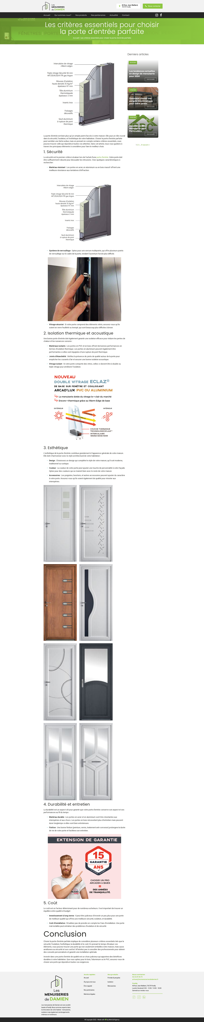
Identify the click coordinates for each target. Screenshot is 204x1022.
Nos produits (81, 15)
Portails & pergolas (114, 978)
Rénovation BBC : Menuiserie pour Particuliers (138, 128)
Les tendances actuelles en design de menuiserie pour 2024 (142, 73)
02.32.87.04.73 (137, 977)
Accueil (47, 15)
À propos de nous (90, 982)
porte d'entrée (102, 157)
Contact (125, 15)
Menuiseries (112, 986)
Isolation (110, 982)
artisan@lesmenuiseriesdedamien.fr (145, 979)
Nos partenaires (98, 15)
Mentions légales (89, 994)
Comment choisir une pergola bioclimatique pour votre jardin (141, 101)
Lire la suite (150, 79)
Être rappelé (88, 986)
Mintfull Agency (114, 1020)
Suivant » (146, 145)
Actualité (114, 15)
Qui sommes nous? (62, 15)
